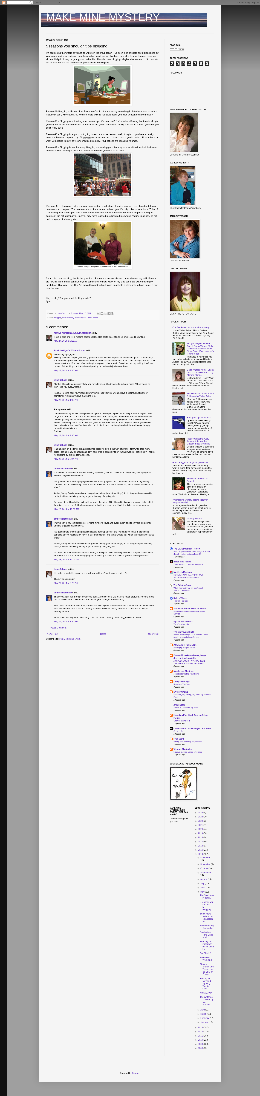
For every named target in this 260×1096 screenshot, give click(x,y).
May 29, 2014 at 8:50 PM (66, 621)
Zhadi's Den (179, 705)
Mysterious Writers (183, 621)
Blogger (136, 1073)
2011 (200, 1036)
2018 (200, 837)
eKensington (80, 318)
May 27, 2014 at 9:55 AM (66, 370)
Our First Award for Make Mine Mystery (190, 327)
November (205, 864)
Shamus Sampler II (182, 721)
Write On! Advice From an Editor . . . (191, 608)
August (204, 879)
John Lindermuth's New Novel (186, 674)
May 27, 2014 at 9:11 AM (65, 341)
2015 (200, 850)
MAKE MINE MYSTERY (103, 17)
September (205, 872)
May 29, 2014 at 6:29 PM (66, 583)
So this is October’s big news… (187, 708)
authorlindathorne (63, 468)
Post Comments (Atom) (70, 639)
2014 (200, 854)
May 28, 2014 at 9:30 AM (66, 435)
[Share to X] (105, 313)
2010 (200, 1040)
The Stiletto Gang (182, 585)
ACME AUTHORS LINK (185, 645)
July (202, 883)
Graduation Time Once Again (206, 935)
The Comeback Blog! (183, 624)
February (205, 1018)
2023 (200, 816)
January (204, 1022)
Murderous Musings (183, 671)
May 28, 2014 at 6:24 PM (66, 459)
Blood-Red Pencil (182, 561)
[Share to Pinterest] (112, 313)
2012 (200, 1031)
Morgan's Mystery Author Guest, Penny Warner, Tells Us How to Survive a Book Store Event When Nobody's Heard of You (200, 348)
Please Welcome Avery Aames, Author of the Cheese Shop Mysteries (198, 441)
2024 (200, 812)
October (204, 868)
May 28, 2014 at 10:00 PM (66, 509)
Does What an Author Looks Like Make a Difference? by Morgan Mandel (200, 372)
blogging (57, 318)
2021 (200, 825)
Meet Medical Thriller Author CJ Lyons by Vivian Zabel (200, 394)
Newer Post (52, 634)
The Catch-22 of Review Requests (188, 564)
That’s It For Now (181, 601)
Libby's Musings (182, 681)
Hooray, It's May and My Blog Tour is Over (205, 983)
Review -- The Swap (182, 684)
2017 (200, 841)
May (202, 892)
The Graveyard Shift (184, 632)
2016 (200, 846)
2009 (200, 1044)
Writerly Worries (194, 518)
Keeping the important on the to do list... (207, 945)
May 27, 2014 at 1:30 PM (66, 400)
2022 (200, 821)
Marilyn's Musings (183, 572)
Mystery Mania (181, 692)
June (203, 887)
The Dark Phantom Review (187, 549)
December (205, 857)
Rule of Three (180, 598)
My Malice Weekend (206, 958)
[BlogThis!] (102, 313)
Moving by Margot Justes (184, 648)
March (203, 1014)
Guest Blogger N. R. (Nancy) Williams (190, 462)
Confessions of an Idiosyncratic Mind (192, 728)
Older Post (153, 634)
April (202, 1010)
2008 (200, 1048)
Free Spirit (179, 739)
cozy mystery (68, 318)
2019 (200, 833)
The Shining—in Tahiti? (207, 896)
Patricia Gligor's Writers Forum (69, 350)
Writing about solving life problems (188, 742)
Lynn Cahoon (92, 318)
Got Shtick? (205, 953)
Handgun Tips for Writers (199, 417)
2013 (200, 1027)
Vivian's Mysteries (183, 749)
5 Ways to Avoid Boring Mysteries (188, 752)
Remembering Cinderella (207, 926)
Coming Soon (179, 731)
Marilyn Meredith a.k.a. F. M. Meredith (72, 333)
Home (103, 634)
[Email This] (98, 313)
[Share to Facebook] (109, 313)
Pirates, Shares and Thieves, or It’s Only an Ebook (207, 969)
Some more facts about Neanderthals (206, 918)
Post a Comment (58, 628)
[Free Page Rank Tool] (177, 50)
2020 (200, 829)
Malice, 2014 (206, 993)
